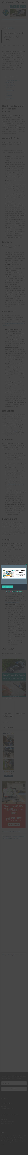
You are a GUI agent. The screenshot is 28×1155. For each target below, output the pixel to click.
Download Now (8, 587)
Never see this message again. (14, 591)
